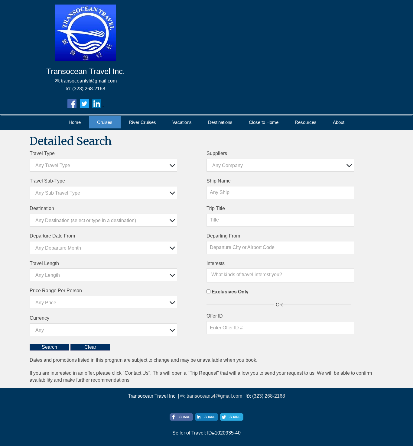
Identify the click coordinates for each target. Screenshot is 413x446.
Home (75, 122)
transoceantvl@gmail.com (214, 396)
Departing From (223, 235)
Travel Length (44, 263)
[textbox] (105, 165)
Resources (306, 122)
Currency (39, 318)
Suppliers (217, 153)
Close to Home (263, 122)
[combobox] (103, 165)
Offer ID (215, 315)
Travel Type (42, 153)
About (338, 122)
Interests (216, 263)
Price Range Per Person (56, 290)
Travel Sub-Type (47, 180)
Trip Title (216, 208)
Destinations (220, 122)
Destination (42, 208)
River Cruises (142, 122)
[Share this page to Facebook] (181, 417)
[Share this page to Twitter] (231, 417)
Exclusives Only (230, 291)
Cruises (104, 122)
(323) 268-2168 (268, 396)
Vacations (182, 122)
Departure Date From (52, 235)
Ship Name (219, 180)
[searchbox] (281, 274)
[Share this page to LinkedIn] (206, 417)
